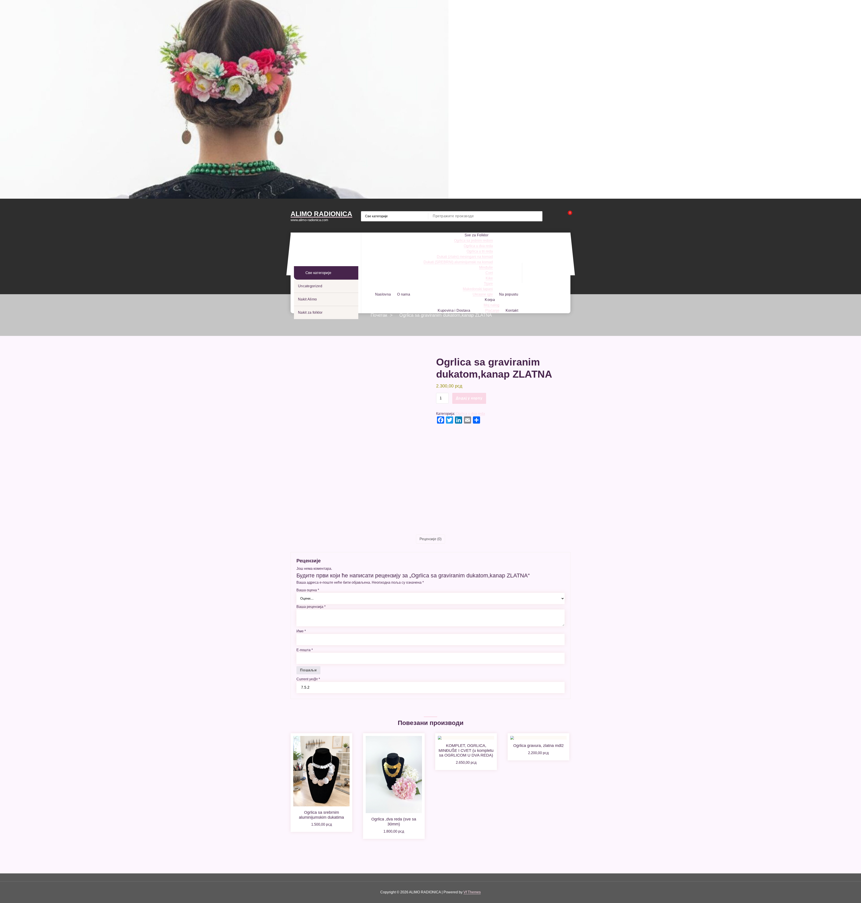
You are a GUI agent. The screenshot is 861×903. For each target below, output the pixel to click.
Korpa (490, 300)
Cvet (489, 273)
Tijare (488, 283)
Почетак (379, 315)
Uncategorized (310, 286)
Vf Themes (472, 892)
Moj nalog (491, 305)
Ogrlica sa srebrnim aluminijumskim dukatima (321, 815)
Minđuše (486, 267)
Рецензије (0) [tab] (430, 539)
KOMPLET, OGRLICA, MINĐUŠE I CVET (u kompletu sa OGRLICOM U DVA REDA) (466, 750)
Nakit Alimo (307, 299)
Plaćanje (492, 310)
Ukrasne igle (483, 294)
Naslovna (383, 294)
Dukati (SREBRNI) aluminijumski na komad (458, 262)
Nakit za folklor (310, 312)
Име (301, 631)
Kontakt (512, 310)
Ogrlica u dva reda (478, 246)
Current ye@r (308, 679)
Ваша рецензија (311, 607)
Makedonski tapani (478, 289)
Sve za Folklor (476, 235)
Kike (489, 278)
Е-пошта (304, 650)
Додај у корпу (469, 398)
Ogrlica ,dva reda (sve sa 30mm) (393, 821)
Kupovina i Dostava (454, 310)
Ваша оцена (307, 590)
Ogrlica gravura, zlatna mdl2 (538, 745)
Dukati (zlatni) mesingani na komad (465, 257)
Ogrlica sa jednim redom (473, 240)
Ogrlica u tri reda (480, 251)
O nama (403, 294)
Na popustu (508, 294)
